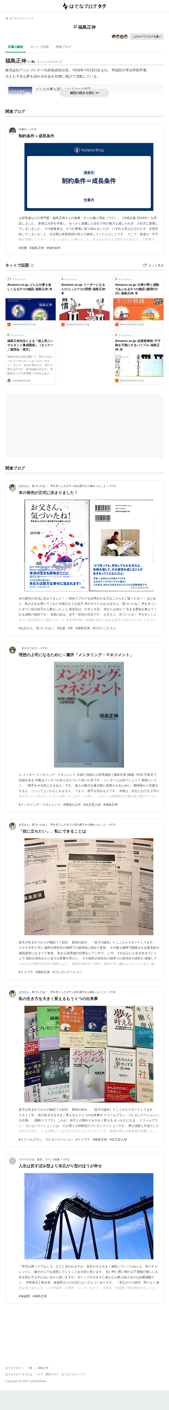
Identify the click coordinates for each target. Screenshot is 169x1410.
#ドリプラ (26, 972)
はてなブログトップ (73, 1374)
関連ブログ (63, 46)
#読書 (23, 248)
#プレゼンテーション (67, 972)
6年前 (112, 824)
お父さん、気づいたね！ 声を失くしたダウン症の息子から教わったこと (62, 486)
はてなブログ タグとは (18, 1374)
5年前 (66, 1159)
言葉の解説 (15, 46)
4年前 (44, 648)
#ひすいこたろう (104, 628)
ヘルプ (39, 1374)
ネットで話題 (39, 46)
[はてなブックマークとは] (32, 265)
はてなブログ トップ (21, 18)
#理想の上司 (72, 804)
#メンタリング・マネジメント (40, 804)
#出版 (61, 628)
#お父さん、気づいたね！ (37, 628)
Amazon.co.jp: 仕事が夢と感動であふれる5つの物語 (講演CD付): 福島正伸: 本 (137, 289)
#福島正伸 (36, 248)
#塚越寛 (24, 1296)
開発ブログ (52, 1374)
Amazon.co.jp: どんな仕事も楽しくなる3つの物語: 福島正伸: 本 (29, 287)
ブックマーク (16, 279)
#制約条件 (53, 248)
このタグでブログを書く (146, 36)
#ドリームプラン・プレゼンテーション (46, 1139)
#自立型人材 (92, 804)
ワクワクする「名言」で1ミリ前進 (39, 1159)
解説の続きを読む (82, 93)
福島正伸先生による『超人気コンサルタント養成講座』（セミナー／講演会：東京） (30, 345)
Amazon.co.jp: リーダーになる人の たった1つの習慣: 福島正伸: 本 (83, 289)
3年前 (112, 486)
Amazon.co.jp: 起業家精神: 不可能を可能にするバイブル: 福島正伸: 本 (138, 345)
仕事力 (23, 129)
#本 (70, 628)
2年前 (33, 129)
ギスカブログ (28, 648)
